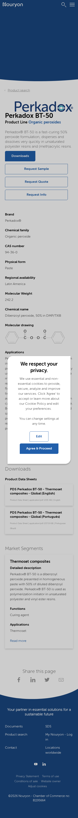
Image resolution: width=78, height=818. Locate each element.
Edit (39, 436)
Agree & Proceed (39, 448)
